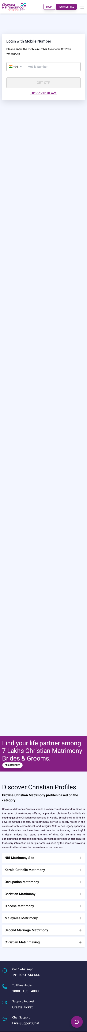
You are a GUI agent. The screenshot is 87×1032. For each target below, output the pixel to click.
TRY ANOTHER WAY (43, 92)
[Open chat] (77, 1022)
